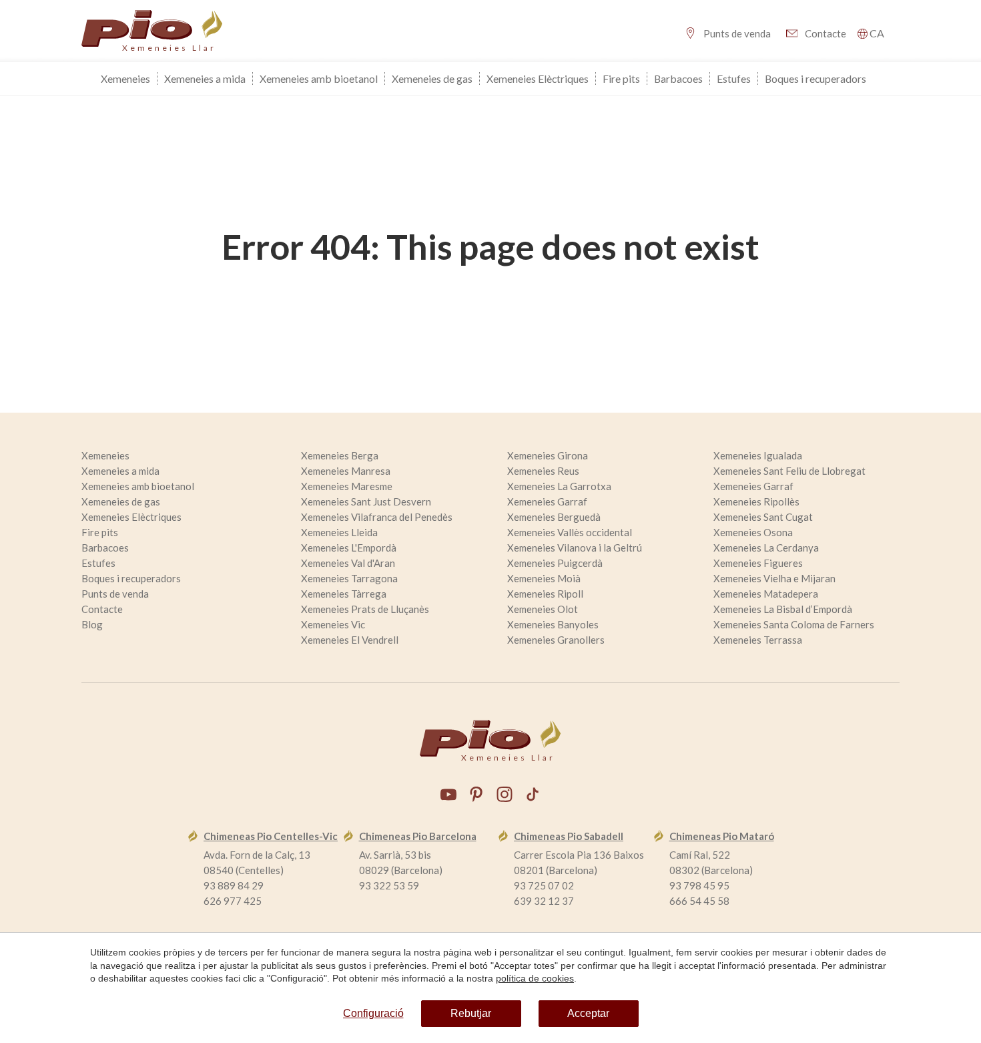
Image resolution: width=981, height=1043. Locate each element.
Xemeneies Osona (753, 532)
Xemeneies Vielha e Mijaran (774, 578)
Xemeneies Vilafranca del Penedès (376, 517)
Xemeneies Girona (547, 455)
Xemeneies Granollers (556, 640)
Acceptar (588, 1013)
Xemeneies (125, 78)
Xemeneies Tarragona (349, 578)
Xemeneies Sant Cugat (763, 517)
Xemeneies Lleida (339, 532)
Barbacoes (678, 78)
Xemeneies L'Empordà (348, 548)
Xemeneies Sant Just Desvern (366, 501)
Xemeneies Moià (544, 578)
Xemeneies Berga (339, 455)
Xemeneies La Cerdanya (766, 548)
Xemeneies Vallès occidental (569, 532)
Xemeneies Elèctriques (537, 78)
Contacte (825, 33)
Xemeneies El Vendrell (349, 640)
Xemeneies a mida (205, 78)
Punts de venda (737, 33)
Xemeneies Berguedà (554, 517)
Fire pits (621, 78)
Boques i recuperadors (815, 78)
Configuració (373, 1013)
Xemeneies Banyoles (553, 624)
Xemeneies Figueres (758, 563)
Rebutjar (470, 1013)
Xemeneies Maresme (346, 486)
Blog (92, 624)
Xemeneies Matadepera (765, 594)
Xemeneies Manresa (345, 471)
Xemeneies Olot (542, 609)
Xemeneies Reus (543, 471)
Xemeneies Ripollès (756, 501)
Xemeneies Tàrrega (343, 594)
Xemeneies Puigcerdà (555, 563)
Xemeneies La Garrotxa (559, 486)
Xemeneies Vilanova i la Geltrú (574, 548)
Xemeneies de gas (432, 78)
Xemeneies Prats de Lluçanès (365, 609)
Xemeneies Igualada (757, 455)
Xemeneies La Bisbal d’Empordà (782, 609)
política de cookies (535, 978)
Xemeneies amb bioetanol (319, 78)
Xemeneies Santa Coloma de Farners (793, 624)
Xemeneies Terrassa (757, 640)
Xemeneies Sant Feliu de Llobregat (789, 471)
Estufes (734, 78)
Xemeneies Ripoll (545, 594)
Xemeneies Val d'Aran (348, 563)
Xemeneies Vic (333, 624)
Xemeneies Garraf (753, 486)
